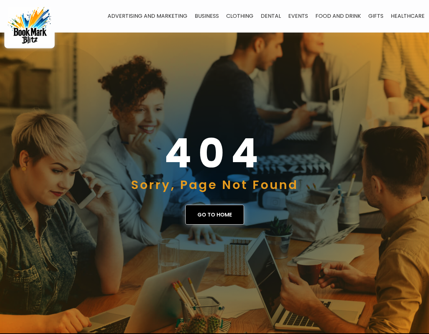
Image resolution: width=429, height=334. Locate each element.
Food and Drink (338, 16)
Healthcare (408, 16)
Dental (271, 16)
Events (298, 16)
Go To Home (214, 215)
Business (207, 16)
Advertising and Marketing (147, 16)
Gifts (375, 16)
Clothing (239, 16)
